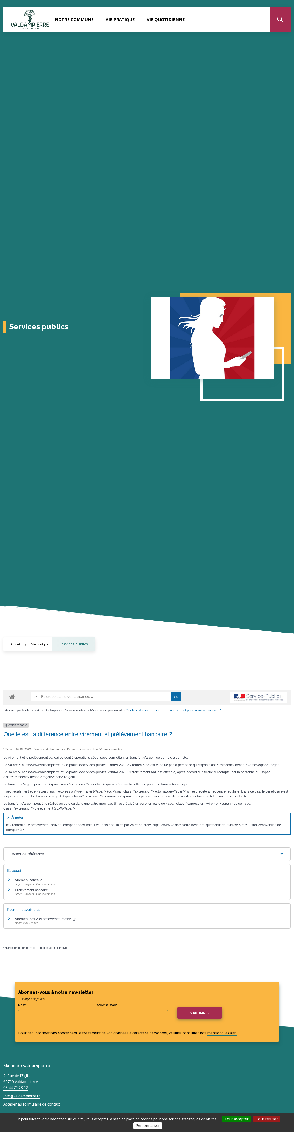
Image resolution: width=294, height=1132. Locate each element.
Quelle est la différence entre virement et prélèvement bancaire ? (174, 710)
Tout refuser (267, 1118)
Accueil (15, 644)
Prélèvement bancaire (31, 890)
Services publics (73, 644)
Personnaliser (148, 1125)
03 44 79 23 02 (15, 1087)
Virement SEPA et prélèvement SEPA (43, 919)
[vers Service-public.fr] (258, 697)
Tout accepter (236, 1118)
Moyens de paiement (106, 710)
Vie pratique (120, 19)
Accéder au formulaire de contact (31, 1104)
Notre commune (74, 19)
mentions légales (222, 1032)
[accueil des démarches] (12, 695)
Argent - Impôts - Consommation (61, 710)
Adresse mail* (107, 1005)
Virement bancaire (28, 880)
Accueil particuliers (19, 710)
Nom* (22, 1005)
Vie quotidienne (166, 19)
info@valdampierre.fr (21, 1095)
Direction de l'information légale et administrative (36, 948)
